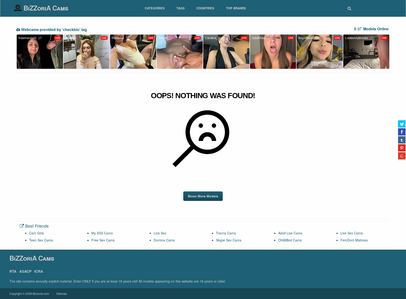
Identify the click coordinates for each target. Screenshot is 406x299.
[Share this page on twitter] (402, 124)
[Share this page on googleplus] (402, 155)
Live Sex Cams (351, 233)
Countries (205, 8)
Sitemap (61, 293)
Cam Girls (36, 233)
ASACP (25, 271)
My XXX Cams (102, 233)
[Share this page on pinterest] (402, 147)
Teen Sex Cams (41, 240)
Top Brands (236, 8)
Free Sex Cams (103, 240)
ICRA (38, 271)
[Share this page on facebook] (402, 132)
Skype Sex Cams (228, 240)
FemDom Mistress (354, 240)
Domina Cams (164, 240)
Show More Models (203, 196)
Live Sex (160, 233)
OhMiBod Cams (290, 240)
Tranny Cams (226, 233)
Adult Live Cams (290, 233)
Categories (155, 8)
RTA (12, 271)
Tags (180, 8)
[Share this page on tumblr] (402, 140)
